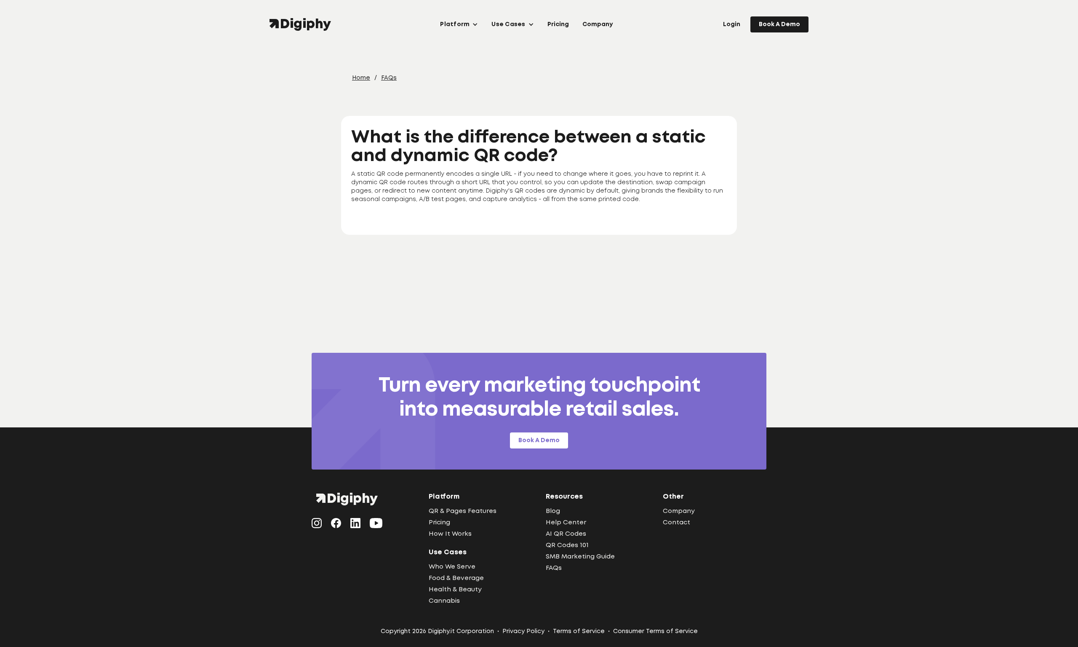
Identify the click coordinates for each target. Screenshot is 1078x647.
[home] (302, 24)
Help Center (566, 523)
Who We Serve (452, 567)
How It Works (450, 534)
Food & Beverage (456, 578)
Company (597, 24)
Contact (676, 523)
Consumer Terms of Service (655, 631)
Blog (553, 511)
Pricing (558, 24)
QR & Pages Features (462, 511)
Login (731, 24)
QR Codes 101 (567, 545)
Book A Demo (779, 24)
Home (361, 78)
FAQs (389, 78)
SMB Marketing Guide (580, 557)
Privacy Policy (523, 631)
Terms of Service (579, 631)
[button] (459, 24)
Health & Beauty (455, 590)
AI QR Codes (566, 534)
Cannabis (444, 601)
